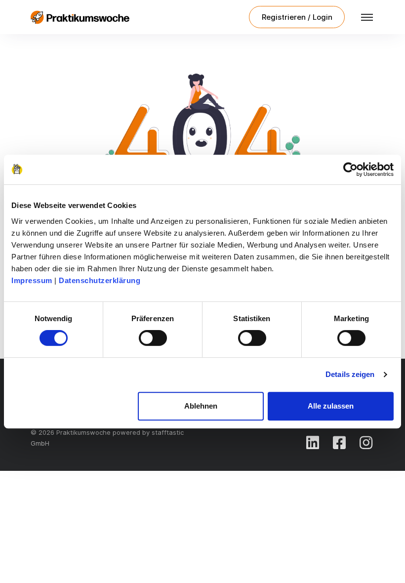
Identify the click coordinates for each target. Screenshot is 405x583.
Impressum (31, 280)
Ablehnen (200, 406)
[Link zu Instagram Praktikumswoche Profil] (366, 442)
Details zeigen (349, 374)
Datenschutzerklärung (99, 280)
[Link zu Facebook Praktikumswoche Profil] (339, 442)
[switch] (153, 338)
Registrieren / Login (297, 17)
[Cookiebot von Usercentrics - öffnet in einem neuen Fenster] (350, 169)
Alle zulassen (331, 406)
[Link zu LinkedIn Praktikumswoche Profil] (312, 442)
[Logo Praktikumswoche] (80, 17)
